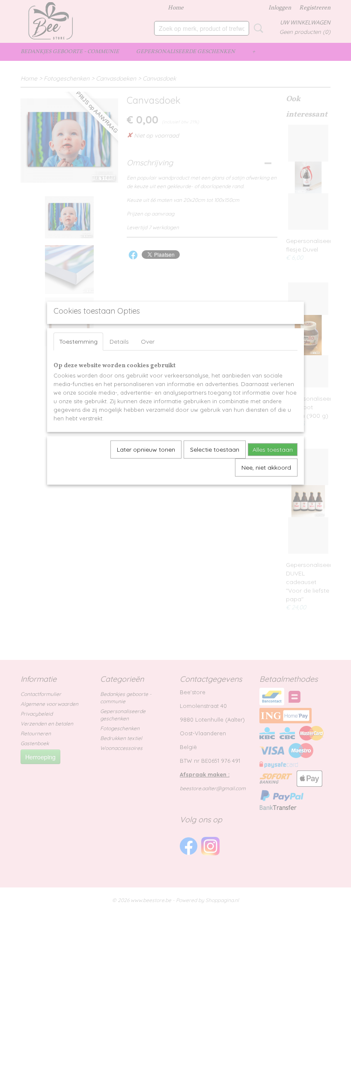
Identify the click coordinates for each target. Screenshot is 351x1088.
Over (148, 341)
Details (119, 341)
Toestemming (78, 341)
